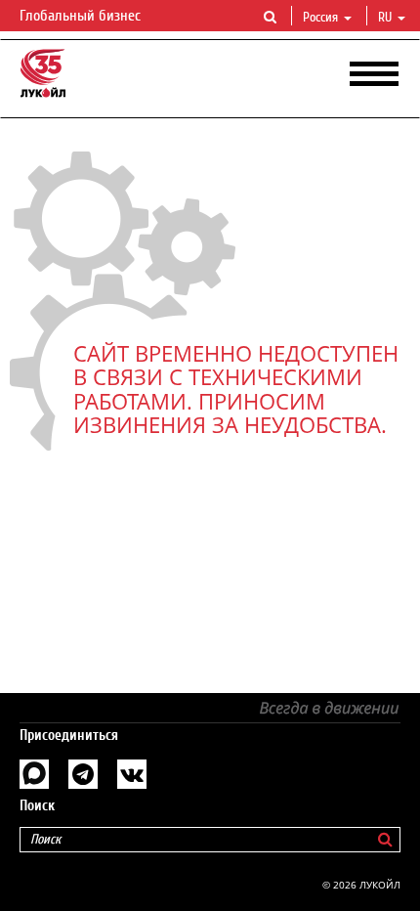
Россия (320, 17)
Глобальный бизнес (82, 15)
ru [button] (387, 17)
